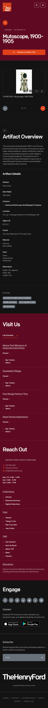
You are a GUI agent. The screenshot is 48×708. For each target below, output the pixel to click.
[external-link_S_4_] (24, 465)
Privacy (42, 698)
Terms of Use (29, 701)
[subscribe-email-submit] (41, 657)
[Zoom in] (26, 91)
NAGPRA (6, 698)
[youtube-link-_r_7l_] (29, 600)
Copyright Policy (28, 698)
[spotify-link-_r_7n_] (41, 600)
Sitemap (17, 701)
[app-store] (11, 623)
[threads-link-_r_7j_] (17, 600)
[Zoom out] (31, 91)
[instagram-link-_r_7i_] (11, 600)
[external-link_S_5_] (24, 468)
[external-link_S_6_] (24, 470)
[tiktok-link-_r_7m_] (35, 600)
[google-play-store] (30, 623)
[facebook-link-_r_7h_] (5, 600)
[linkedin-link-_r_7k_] (23, 600)
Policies (15, 698)
